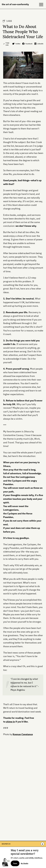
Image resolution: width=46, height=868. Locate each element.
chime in (10, 721)
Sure (15, 863)
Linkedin (40, 44)
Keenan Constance (23, 734)
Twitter (17, 44)
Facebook (28, 44)
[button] (41, 4)
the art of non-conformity (15, 4)
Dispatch (6, 844)
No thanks (24, 863)
